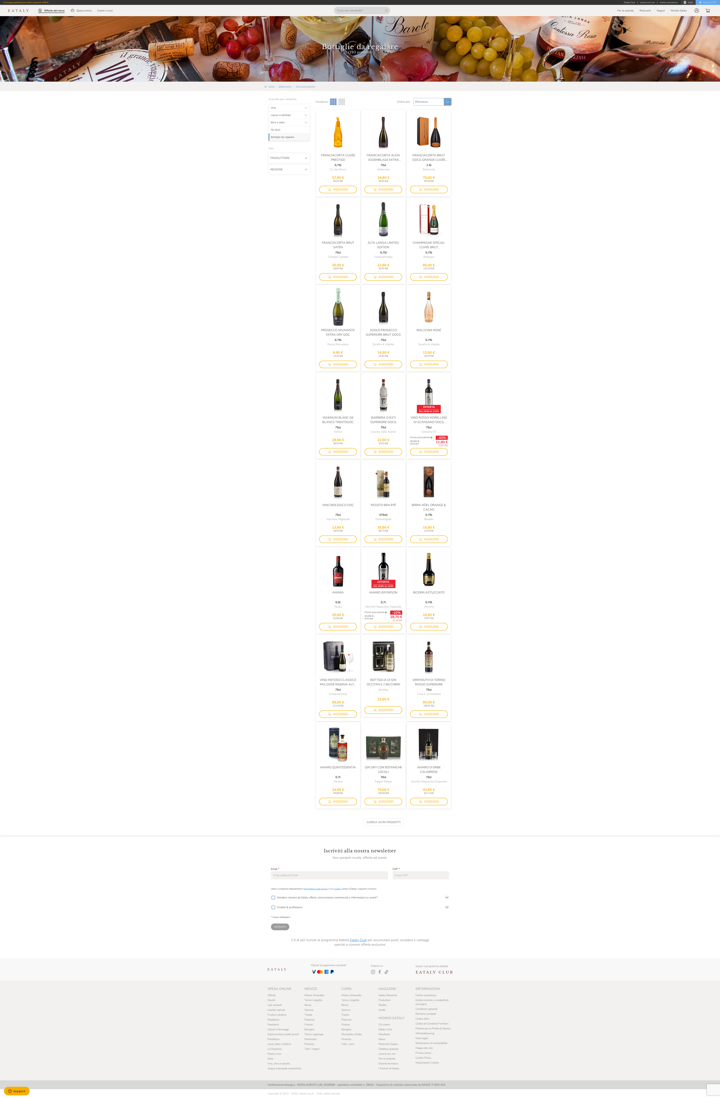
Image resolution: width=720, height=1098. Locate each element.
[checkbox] (273, 897)
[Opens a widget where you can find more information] (17, 1091)
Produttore (280, 158)
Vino (273, 108)
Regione (276, 169)
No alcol (275, 130)
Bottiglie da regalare (282, 137)
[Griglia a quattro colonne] (341, 102)
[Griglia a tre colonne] (333, 102)
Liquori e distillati (281, 115)
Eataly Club (358, 940)
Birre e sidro (278, 122)
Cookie (337, 888)
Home (271, 86)
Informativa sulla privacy (316, 888)
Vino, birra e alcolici (305, 86)
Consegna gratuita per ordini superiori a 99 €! (26, 2)
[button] (696, 10)
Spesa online (285, 86)
